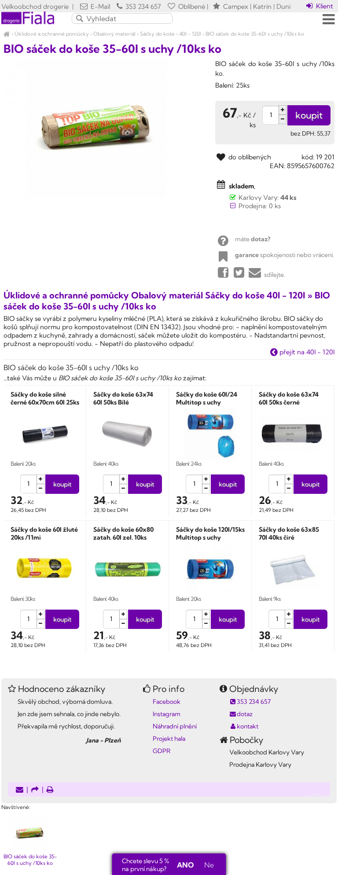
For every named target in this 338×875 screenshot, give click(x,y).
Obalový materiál (114, 33)
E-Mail (99, 6)
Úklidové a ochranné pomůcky (52, 33)
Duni (283, 6)
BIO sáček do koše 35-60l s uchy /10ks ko (255, 33)
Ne (209, 864)
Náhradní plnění (175, 726)
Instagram (166, 714)
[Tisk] (50, 790)
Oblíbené (190, 6)
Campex (235, 6)
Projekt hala (169, 739)
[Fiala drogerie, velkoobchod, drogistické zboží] (7, 33)
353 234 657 (142, 6)
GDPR (161, 751)
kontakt (247, 726)
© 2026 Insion (321, 796)
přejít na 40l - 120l (306, 352)
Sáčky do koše (157, 33)
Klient (323, 6)
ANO (185, 864)
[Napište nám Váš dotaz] (19, 790)
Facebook (166, 702)
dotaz (245, 714)
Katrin (262, 6)
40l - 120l (190, 33)
